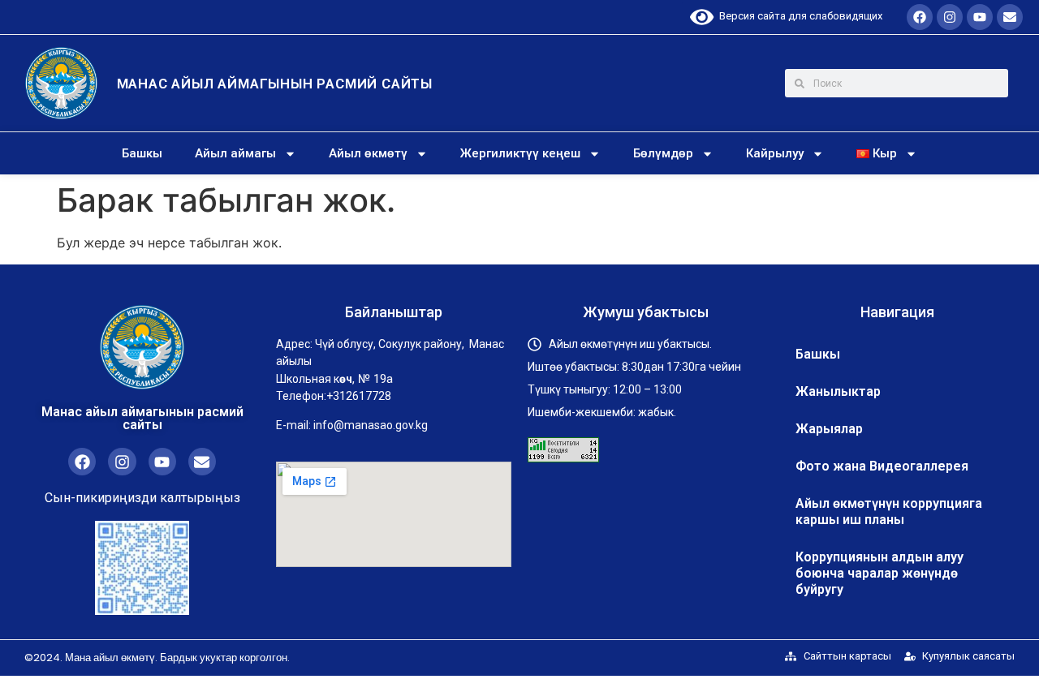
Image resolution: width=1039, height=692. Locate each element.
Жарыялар (829, 428)
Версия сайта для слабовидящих (798, 16)
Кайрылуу (775, 153)
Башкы (142, 153)
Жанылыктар (838, 391)
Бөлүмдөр (663, 153)
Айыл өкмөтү (368, 153)
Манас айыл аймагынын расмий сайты (275, 83)
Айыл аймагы (235, 153)
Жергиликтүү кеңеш (520, 153)
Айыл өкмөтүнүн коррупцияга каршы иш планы (888, 511)
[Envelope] (1010, 17)
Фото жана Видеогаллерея (881, 466)
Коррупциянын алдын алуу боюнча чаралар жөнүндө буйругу (879, 573)
